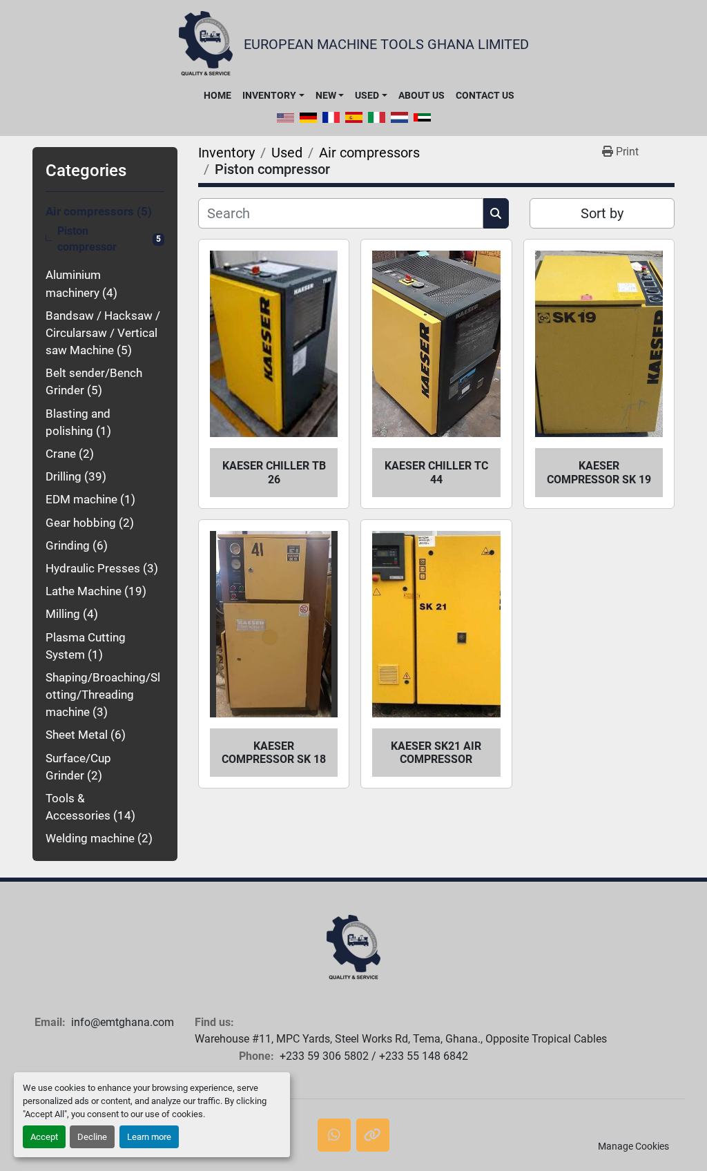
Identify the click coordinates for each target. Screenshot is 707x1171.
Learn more (149, 1137)
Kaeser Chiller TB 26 (274, 472)
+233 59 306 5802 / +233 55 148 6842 (374, 1056)
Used (367, 95)
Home (217, 95)
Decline (92, 1137)
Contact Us (485, 95)
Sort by (602, 213)
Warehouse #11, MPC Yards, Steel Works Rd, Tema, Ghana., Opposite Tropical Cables (401, 1038)
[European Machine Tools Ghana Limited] (353, 948)
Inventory (269, 95)
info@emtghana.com (122, 1022)
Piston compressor (87, 239)
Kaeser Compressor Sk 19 (599, 472)
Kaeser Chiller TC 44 (436, 472)
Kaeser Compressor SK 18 (274, 752)
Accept (44, 1137)
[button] (273, 95)
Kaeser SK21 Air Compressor (436, 752)
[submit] (496, 213)
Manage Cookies (633, 1146)
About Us (421, 95)
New (326, 95)
